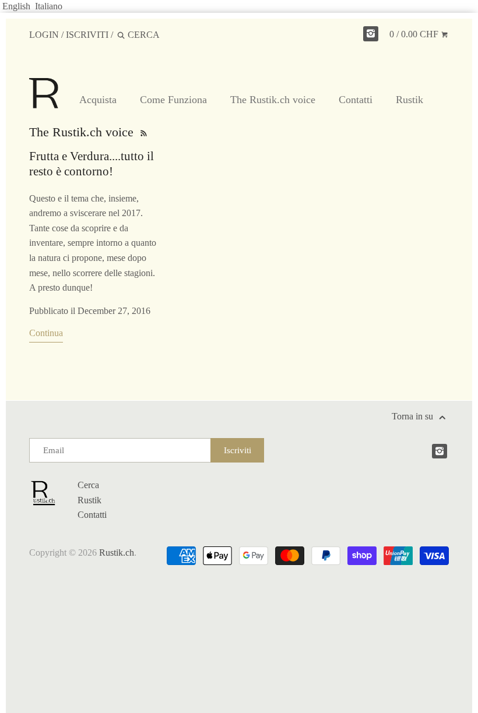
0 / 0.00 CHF (415, 34)
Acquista (98, 99)
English (16, 6)
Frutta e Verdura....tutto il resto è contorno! (91, 163)
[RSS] (143, 132)
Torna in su (413, 416)
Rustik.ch (116, 552)
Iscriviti (87, 35)
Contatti (355, 99)
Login (44, 35)
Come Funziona (173, 99)
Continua (46, 333)
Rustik (409, 99)
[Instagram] (370, 33)
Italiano (48, 6)
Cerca (88, 485)
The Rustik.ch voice (272, 99)
